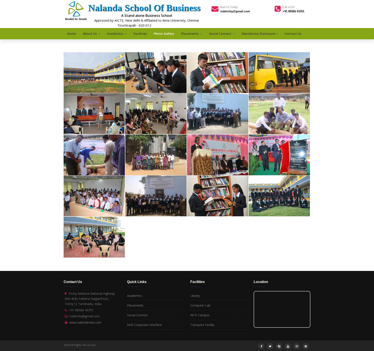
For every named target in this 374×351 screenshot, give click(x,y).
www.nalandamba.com (85, 322)
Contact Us (293, 34)
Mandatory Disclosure (258, 34)
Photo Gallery (164, 34)
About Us (90, 34)
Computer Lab (200, 305)
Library (195, 296)
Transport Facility (202, 325)
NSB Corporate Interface (144, 325)
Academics (115, 34)
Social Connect (220, 34)
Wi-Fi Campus (200, 315)
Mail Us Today (229, 7)
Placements (190, 34)
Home (71, 34)
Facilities (140, 34)
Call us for (289, 7)
